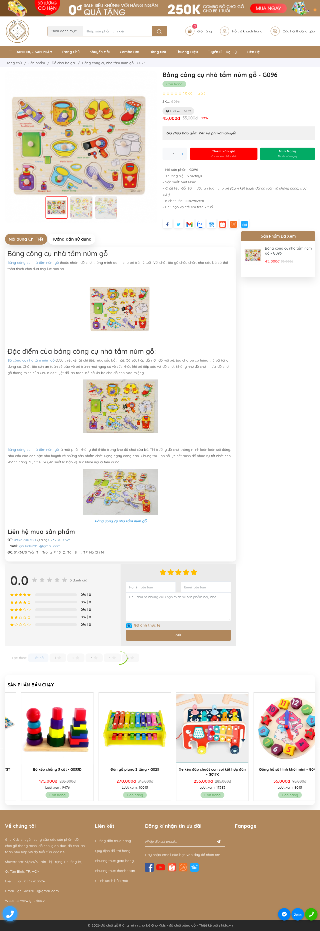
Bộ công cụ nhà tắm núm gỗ (31, 360)
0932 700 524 (25, 540)
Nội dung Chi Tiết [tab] (26, 239)
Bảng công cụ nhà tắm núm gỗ (33, 262)
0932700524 (34, 881)
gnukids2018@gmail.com (39, 546)
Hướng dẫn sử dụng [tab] (72, 239)
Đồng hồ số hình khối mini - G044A (276, 769)
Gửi (178, 635)
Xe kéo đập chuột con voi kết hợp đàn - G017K (198, 772)
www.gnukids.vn (33, 900)
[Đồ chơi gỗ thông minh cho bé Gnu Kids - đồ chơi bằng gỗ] (17, 30)
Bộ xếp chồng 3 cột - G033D (44, 769)
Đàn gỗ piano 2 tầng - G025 (121, 769)
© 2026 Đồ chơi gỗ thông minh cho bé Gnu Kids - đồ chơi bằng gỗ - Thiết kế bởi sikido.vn (160, 925)
